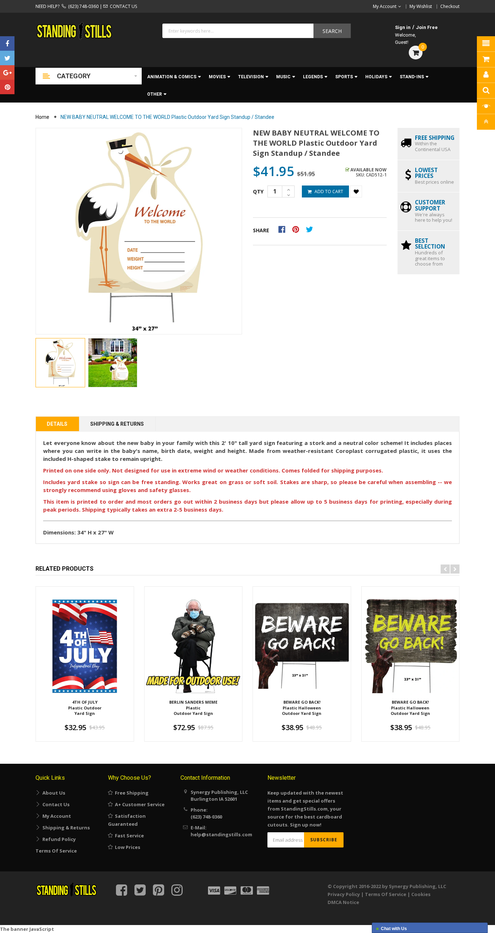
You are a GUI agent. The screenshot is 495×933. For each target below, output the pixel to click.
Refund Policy (58, 839)
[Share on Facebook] (284, 229)
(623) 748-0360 (82, 6)
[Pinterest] (7, 87)
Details (57, 423)
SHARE (261, 230)
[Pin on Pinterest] (298, 229)
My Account (55, 816)
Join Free (427, 27)
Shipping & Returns (117, 423)
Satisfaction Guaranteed (127, 820)
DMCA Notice (343, 902)
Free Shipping (131, 793)
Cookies (420, 894)
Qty (258, 191)
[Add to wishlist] (356, 191)
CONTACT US (122, 6)
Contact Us (55, 804)
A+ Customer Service (139, 804)
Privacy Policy (344, 894)
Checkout (449, 6)
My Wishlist (420, 6)
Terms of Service (56, 850)
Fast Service (128, 835)
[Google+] (7, 72)
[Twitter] (7, 58)
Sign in (403, 27)
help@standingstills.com (221, 834)
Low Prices (126, 847)
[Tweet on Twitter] (311, 229)
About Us (52, 793)
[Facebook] (7, 43)
